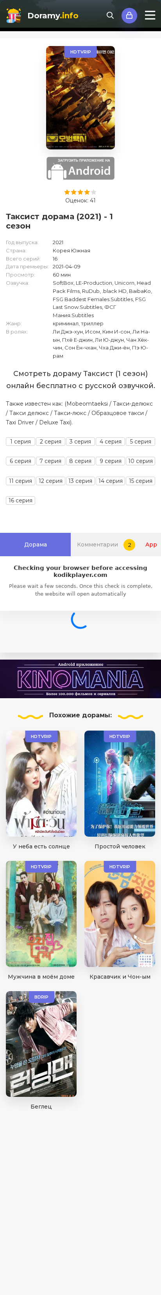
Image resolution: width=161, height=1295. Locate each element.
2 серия (50, 441)
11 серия (20, 480)
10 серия (140, 461)
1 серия (20, 441)
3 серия (80, 441)
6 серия (20, 461)
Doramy (53, 15)
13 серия (80, 480)
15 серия (140, 480)
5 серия (140, 441)
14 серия (110, 480)
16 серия (20, 500)
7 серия (50, 461)
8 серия (80, 461)
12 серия (51, 480)
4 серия (111, 441)
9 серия (111, 461)
